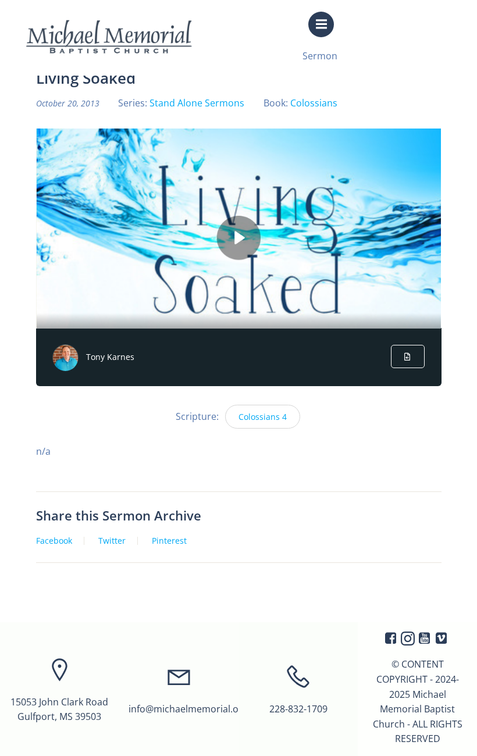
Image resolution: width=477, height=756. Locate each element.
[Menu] (321, 24)
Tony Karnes (110, 356)
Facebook (54, 541)
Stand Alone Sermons (196, 103)
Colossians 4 (262, 416)
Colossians (313, 103)
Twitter (112, 541)
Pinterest (169, 541)
